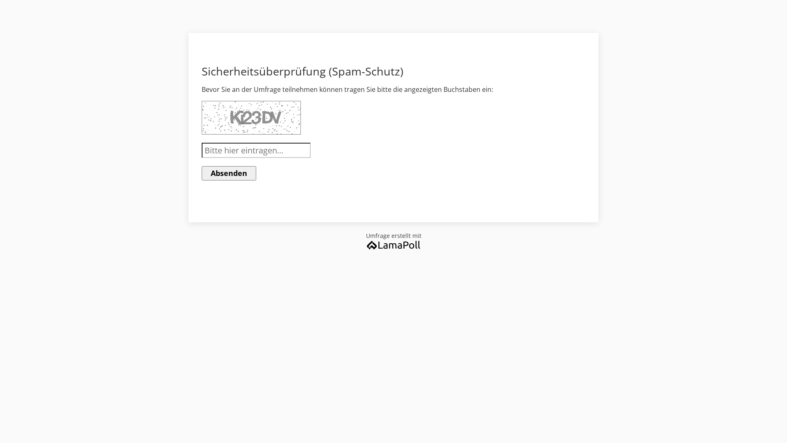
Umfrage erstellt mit (393, 236)
